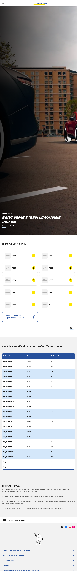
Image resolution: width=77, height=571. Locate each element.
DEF (71, 328)
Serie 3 (11, 520)
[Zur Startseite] (40, 3)
